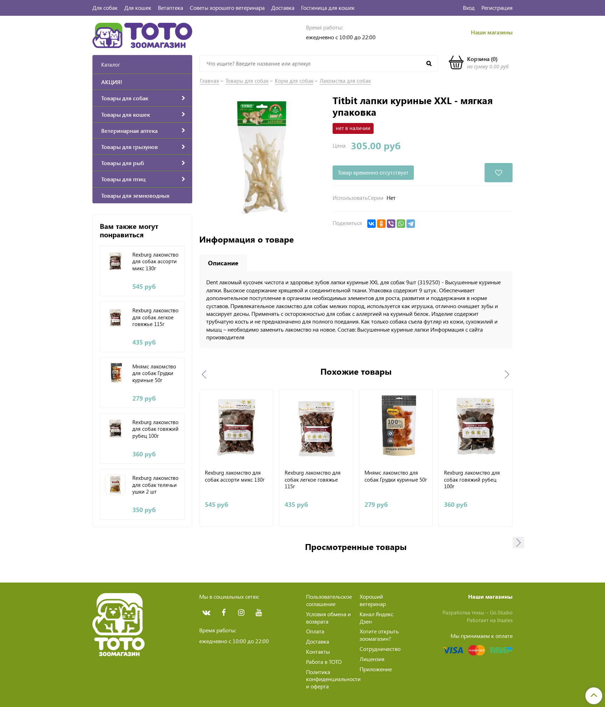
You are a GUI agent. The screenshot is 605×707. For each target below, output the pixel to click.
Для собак (105, 7)
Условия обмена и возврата (328, 617)
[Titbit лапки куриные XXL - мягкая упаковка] (262, 157)
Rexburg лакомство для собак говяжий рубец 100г (155, 429)
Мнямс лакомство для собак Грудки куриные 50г (154, 373)
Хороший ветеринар (373, 600)
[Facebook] (224, 613)
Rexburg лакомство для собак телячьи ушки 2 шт (155, 485)
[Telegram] (410, 223)
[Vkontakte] (206, 613)
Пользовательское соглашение (329, 600)
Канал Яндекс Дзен (376, 617)
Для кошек (137, 7)
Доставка (282, 7)
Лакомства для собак (345, 80)
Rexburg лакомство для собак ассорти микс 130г (155, 261)
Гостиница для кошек (328, 7)
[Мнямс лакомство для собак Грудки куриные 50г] (115, 373)
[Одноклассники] (381, 223)
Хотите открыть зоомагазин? (379, 634)
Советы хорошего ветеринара (227, 7)
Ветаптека (170, 7)
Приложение (376, 669)
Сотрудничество (380, 648)
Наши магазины (492, 32)
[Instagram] (241, 613)
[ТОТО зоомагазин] (142, 34)
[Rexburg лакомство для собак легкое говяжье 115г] (115, 317)
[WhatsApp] (401, 223)
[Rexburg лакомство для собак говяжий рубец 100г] (115, 429)
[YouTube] (259, 613)
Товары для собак (247, 80)
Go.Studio (501, 612)
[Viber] (391, 223)
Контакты (318, 651)
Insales (505, 620)
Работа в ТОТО (324, 661)
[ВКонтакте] (371, 223)
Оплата (315, 631)
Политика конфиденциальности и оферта (333, 679)
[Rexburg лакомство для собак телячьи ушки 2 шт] (115, 485)
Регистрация (497, 7)
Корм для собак (294, 80)
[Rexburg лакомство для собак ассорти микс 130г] (115, 261)
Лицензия (372, 658)
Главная (209, 80)
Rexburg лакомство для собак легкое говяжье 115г (155, 317)
